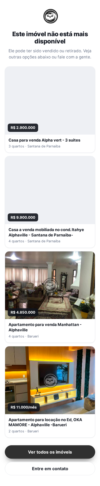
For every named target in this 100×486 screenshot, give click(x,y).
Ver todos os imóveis (50, 452)
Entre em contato (50, 468)
